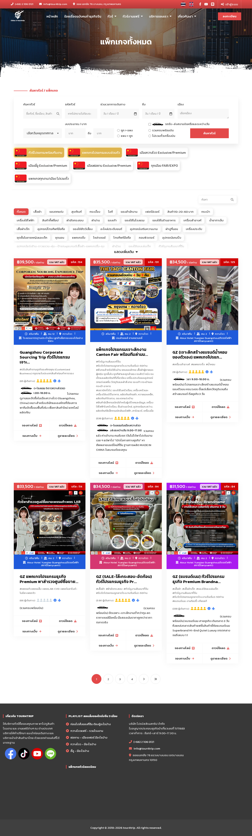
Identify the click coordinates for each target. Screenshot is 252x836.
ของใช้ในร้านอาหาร (164, 220)
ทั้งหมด (21, 211)
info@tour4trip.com (55, 4)
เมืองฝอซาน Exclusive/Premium (109, 165)
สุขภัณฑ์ (76, 211)
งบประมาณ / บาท (76, 124)
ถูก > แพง (126, 130)
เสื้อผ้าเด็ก (23, 229)
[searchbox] (203, 113)
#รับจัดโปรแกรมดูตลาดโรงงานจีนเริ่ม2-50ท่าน (121, 366)
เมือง (181, 104)
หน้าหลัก (52, 16)
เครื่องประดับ (194, 229)
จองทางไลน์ (30, 425)
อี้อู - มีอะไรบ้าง (79, 751)
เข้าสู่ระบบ (231, 4)
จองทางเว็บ (29, 435)
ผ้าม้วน (116, 246)
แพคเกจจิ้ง (78, 237)
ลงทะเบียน (229, 16)
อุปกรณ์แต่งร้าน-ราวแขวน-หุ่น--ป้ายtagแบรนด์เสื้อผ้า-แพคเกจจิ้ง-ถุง (60, 246)
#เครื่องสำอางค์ (181, 364)
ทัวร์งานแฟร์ (131, 16)
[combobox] (203, 114)
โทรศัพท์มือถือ (122, 237)
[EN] (191, 4)
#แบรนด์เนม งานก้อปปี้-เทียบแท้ (189, 601)
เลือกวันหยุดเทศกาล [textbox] (40, 133)
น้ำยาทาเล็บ (216, 220)
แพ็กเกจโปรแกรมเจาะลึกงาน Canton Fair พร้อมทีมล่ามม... (122, 351)
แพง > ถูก (126, 135)
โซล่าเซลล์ (99, 237)
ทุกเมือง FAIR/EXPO (164, 165)
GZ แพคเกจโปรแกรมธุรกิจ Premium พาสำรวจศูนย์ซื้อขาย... (49, 578)
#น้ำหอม (210, 364)
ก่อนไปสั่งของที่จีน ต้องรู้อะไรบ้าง (90, 724)
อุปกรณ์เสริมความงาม (144, 229)
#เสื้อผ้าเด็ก (188, 589)
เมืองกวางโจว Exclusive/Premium (163, 152)
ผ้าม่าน (96, 220)
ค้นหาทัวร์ (29, 104)
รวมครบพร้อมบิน (162, 130)
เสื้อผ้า (37, 211)
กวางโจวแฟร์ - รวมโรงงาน (86, 730)
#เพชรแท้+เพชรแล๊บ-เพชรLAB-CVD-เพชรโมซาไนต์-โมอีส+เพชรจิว (48, 591)
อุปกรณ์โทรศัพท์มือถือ (51, 229)
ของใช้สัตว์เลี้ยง (83, 229)
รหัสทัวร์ (70, 104)
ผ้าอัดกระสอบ (75, 220)
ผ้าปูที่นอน (172, 229)
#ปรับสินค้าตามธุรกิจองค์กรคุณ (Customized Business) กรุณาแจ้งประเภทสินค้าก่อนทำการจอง (47, 371)
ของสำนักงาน (129, 211)
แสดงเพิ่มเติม (124, 252)
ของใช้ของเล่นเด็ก (140, 246)
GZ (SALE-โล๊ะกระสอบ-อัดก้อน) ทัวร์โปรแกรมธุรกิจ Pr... (124, 578)
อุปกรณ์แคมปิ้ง (171, 237)
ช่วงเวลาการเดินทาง (112, 104)
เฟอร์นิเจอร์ (152, 211)
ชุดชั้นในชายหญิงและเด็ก (32, 237)
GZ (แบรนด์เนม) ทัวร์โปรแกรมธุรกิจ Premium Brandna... (198, 578)
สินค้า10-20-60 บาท (180, 211)
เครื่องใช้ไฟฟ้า (25, 220)
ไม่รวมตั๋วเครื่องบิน (163, 135)
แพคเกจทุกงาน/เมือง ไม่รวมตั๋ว (49, 178)
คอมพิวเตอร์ (146, 237)
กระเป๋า (205, 211)
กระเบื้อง (95, 211)
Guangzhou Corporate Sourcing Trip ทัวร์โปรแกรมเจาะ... (45, 357)
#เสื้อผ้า (100, 589)
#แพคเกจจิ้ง (198, 364)
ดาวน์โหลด (65, 425)
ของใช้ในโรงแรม (135, 220)
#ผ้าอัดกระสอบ (114, 589)
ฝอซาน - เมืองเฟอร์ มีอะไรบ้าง (88, 737)
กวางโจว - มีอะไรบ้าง (83, 744)
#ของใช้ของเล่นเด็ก (207, 589)
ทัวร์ (110, 16)
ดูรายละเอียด (66, 435)
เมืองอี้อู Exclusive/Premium (48, 165)
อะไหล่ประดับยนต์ (111, 229)
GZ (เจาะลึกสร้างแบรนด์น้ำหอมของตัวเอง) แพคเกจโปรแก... (199, 354)
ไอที (110, 211)
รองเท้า (112, 220)
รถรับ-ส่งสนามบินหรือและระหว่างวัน (182, 124)
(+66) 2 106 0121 (23, 4)
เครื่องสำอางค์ (192, 220)
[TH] (183, 4)
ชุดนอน (59, 237)
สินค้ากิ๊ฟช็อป (50, 220)
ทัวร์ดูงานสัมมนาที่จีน (171, 246)
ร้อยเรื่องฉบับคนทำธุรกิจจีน (82, 16)
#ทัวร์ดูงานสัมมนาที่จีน (108, 361)
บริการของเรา (158, 16)
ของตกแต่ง (56, 211)
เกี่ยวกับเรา (185, 16)
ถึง (143, 104)
